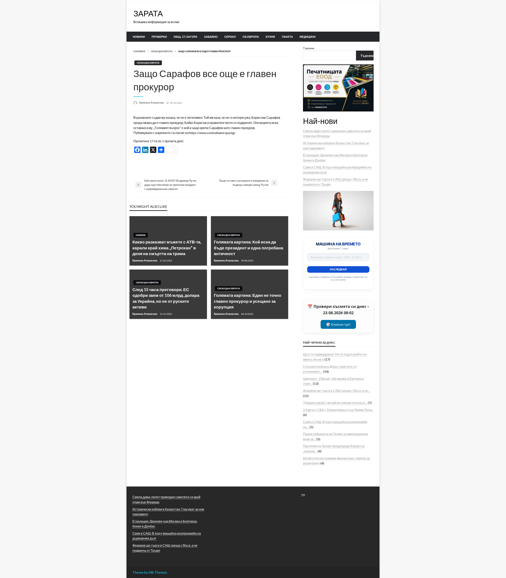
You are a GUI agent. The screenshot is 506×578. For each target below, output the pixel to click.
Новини (139, 36)
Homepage (139, 51)
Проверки (159, 36)
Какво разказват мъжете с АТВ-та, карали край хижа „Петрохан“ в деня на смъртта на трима (166, 247)
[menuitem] (138, 37)
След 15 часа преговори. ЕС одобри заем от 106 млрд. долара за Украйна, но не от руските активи (165, 298)
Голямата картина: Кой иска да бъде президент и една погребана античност (248, 247)
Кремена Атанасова (151, 102)
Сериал (230, 36)
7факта (287, 36)
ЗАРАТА (148, 13)
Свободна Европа (161, 51)
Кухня (270, 36)
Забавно (211, 36)
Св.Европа (251, 36)
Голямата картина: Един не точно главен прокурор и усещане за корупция (247, 301)
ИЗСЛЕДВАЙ (338, 269)
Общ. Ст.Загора (185, 36)
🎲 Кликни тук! (338, 324)
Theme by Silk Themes (149, 572)
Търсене (308, 48)
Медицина (308, 36)
